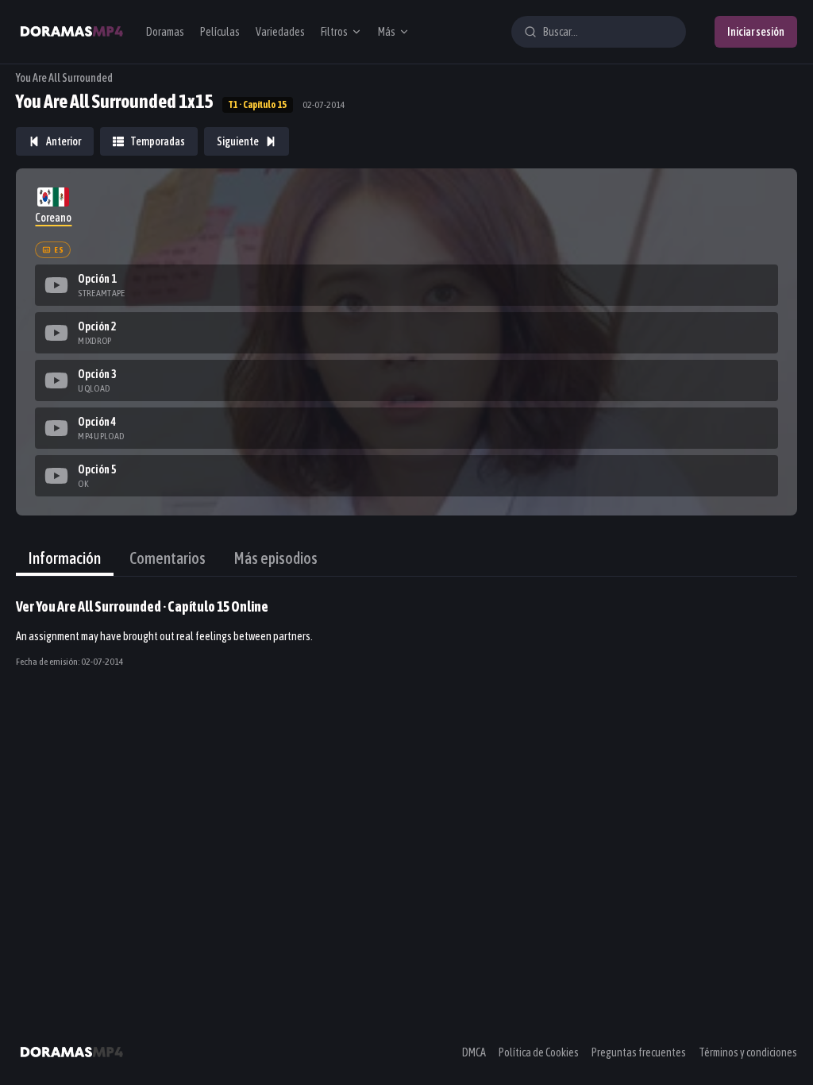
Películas (220, 31)
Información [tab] (65, 558)
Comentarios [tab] (167, 558)
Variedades (280, 31)
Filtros (334, 31)
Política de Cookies (539, 1052)
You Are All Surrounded (64, 77)
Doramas (165, 31)
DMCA (474, 1052)
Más (386, 31)
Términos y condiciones (748, 1052)
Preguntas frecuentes (638, 1052)
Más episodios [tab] (276, 558)
